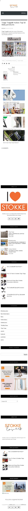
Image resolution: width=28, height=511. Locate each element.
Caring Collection (12, 249)
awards (2, 331)
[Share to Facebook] (2, 63)
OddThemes (23, 504)
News (2, 316)
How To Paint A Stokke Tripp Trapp (16, 273)
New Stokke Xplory (5, 313)
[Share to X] (4, 63)
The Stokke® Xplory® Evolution (15, 287)
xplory (2, 339)
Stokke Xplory (4, 319)
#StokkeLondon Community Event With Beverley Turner (17, 243)
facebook (3, 334)
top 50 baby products (11, 60)
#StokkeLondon (12, 240)
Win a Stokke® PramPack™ (14, 266)
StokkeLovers (4, 322)
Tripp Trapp (20, 60)
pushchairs (3, 337)
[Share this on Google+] (7, 63)
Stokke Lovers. (12, 504)
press (3, 28)
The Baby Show (4, 325)
